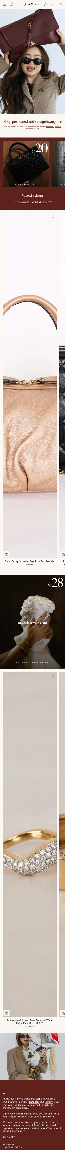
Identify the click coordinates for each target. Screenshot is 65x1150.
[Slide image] (32, 61)
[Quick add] (7, 554)
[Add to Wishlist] (53, 217)
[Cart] (60, 4)
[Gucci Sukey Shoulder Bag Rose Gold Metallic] (30, 385)
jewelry (49, 1101)
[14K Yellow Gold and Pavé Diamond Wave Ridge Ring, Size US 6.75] (30, 844)
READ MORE (9, 1137)
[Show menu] (4, 4)
